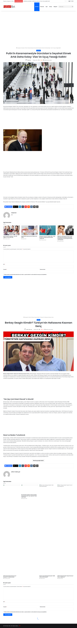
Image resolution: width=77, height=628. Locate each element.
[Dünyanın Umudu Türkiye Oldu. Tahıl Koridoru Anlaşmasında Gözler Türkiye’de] (47, 230)
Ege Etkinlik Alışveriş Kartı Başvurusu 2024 (29, 237)
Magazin (55, 6)
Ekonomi (42, 6)
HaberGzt (29, 60)
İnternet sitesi (42, 269)
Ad (4, 264)
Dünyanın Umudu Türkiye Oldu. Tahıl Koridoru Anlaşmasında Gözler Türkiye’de (47, 237)
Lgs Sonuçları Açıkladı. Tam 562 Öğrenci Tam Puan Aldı (10, 237)
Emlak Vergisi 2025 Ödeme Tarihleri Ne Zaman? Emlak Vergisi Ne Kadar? (36, 1)
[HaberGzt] (9, 6)
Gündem (37, 6)
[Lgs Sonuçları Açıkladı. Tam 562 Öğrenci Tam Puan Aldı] (11, 230)
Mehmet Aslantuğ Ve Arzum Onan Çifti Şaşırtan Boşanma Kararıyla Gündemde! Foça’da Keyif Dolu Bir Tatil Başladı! (64, 238)
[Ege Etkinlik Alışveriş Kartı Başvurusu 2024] (29, 230)
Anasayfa (19, 47)
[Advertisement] (36, 19)
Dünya (50, 6)
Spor (47, 6)
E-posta (5, 269)
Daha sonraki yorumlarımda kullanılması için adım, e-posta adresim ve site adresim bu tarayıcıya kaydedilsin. (25, 274)
